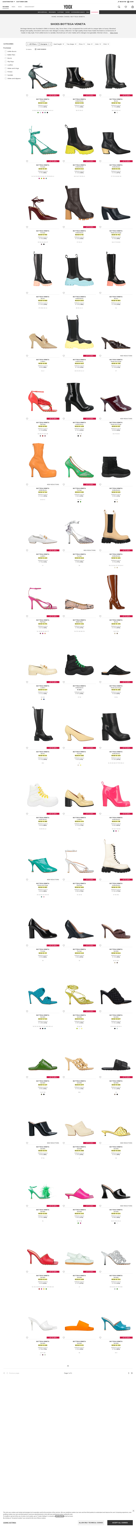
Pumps (9, 72)
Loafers (10, 65)
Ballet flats (11, 55)
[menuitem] (6, 6)
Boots (9, 58)
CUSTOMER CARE (22, 1)
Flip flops (10, 61)
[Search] (119, 7)
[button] (13, 48)
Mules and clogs (13, 68)
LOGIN (130, 2)
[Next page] (122, 1373)
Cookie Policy (60, 1516)
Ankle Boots (11, 51)
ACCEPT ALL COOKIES (120, 1523)
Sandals (10, 75)
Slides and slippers (14, 78)
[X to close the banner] (133, 1511)
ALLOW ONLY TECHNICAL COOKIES (91, 1523)
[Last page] (131, 1373)
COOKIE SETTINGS (9, 1523)
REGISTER (123, 1)
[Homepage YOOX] (68, 7)
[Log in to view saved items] (126, 7)
